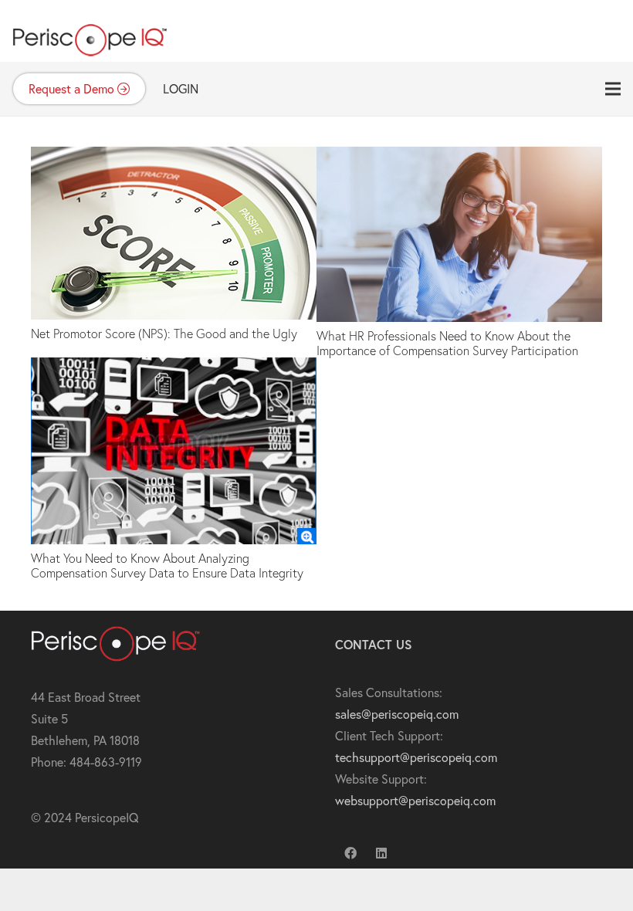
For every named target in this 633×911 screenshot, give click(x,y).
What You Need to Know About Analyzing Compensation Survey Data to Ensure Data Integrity (167, 565)
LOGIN (180, 88)
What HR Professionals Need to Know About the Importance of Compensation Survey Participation (447, 342)
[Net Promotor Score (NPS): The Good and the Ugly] (173, 157)
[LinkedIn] (381, 853)
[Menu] (613, 88)
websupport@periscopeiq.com (415, 800)
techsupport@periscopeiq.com (416, 757)
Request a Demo (73, 88)
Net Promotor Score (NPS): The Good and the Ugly (164, 333)
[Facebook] (350, 853)
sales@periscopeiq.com (397, 714)
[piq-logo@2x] (89, 30)
